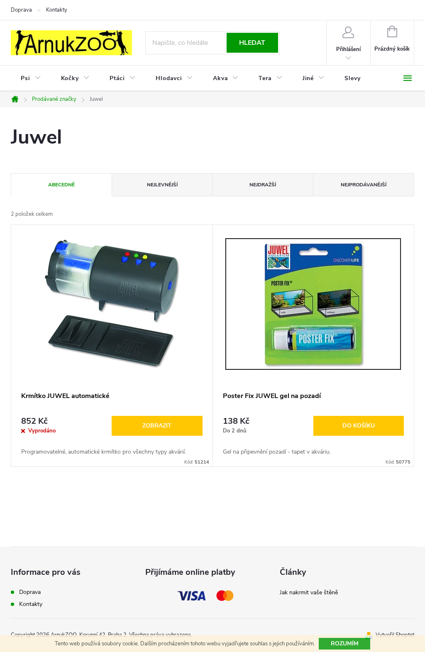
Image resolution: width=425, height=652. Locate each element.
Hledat (252, 42)
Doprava (21, 10)
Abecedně (61, 184)
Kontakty (56, 10)
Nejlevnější (162, 184)
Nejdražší (262, 184)
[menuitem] (31, 78)
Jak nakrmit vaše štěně (309, 592)
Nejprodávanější (363, 184)
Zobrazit (156, 426)
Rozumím (345, 643)
